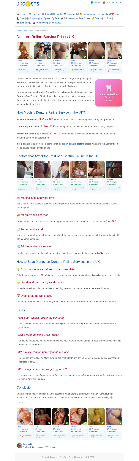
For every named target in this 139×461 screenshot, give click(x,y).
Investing (105, 14)
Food (109, 18)
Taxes (48, 14)
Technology (25, 23)
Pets (57, 18)
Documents (72, 14)
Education (69, 18)
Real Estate (84, 18)
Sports (47, 18)
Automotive (41, 23)
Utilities (23, 14)
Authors (97, 2)
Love (117, 14)
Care (22, 18)
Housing (36, 14)
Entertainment (89, 14)
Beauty (98, 18)
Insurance (56, 23)
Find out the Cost (114, 2)
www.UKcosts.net (51, 457)
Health (59, 14)
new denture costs (73, 144)
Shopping (34, 18)
